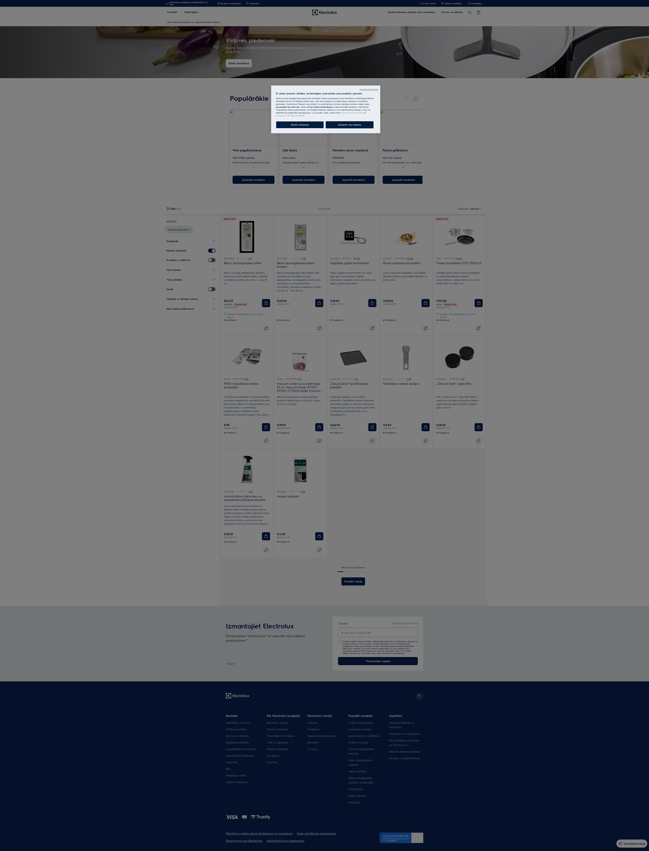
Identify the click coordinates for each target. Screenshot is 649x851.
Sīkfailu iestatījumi (300, 124)
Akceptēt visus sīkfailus (349, 124)
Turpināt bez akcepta (368, 89)
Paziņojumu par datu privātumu (290, 115)
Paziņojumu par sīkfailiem (352, 112)
